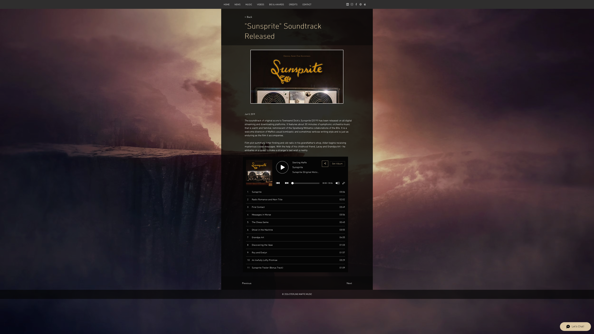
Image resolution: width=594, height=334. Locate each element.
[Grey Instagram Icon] (352, 4)
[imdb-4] (347, 4)
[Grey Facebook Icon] (356, 4)
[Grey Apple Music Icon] (365, 4)
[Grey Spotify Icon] (360, 4)
